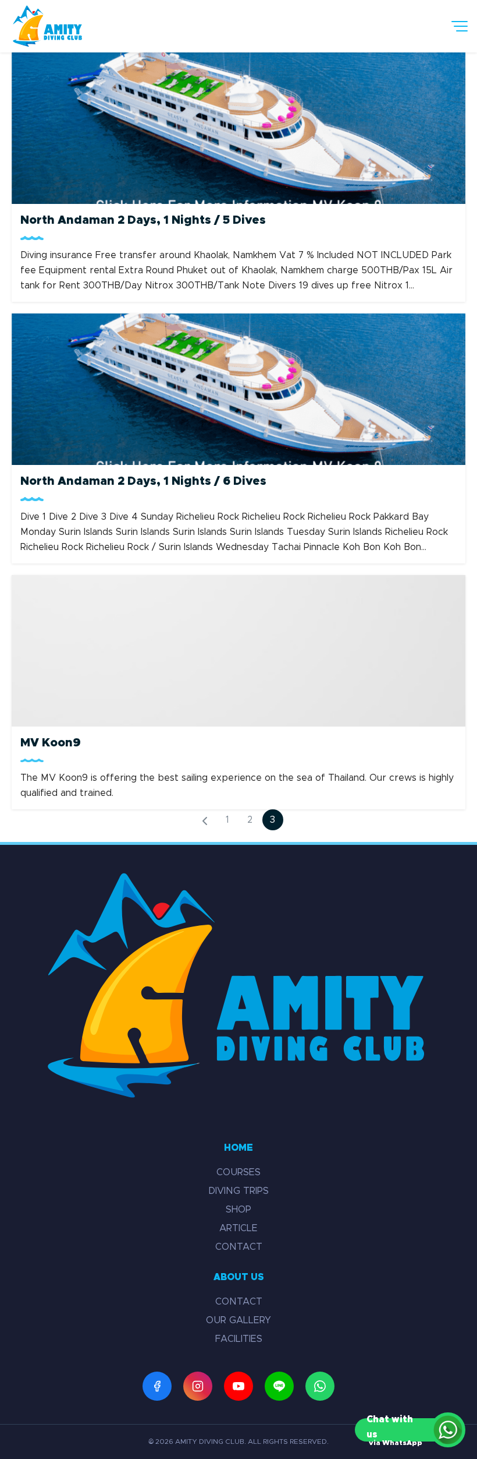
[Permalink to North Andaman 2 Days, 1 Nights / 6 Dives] (238, 387)
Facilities (238, 1339)
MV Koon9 (50, 743)
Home (238, 1148)
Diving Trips (238, 1191)
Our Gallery (238, 1320)
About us (238, 1277)
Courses (238, 1172)
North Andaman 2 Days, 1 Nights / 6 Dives (143, 481)
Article (238, 1228)
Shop (238, 1209)
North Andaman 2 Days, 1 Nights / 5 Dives (143, 220)
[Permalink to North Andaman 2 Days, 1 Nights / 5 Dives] (238, 126)
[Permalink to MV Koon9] (238, 649)
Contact (238, 1247)
